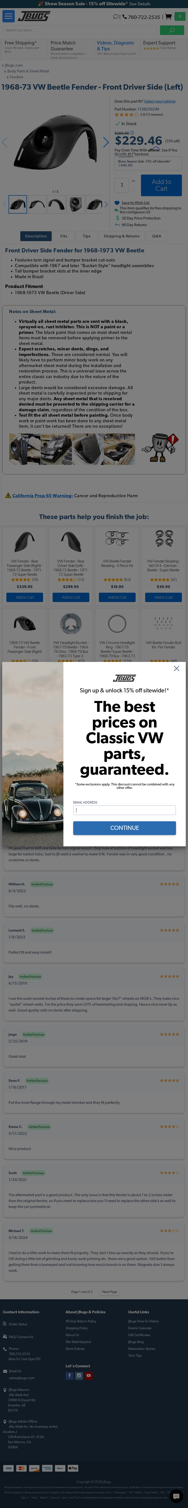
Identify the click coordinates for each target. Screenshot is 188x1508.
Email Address (85, 802)
